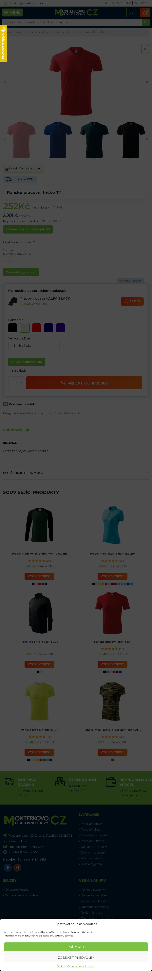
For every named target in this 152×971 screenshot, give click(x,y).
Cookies (61, 966)
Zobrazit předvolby (76, 957)
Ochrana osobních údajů (81, 966)
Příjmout (76, 947)
